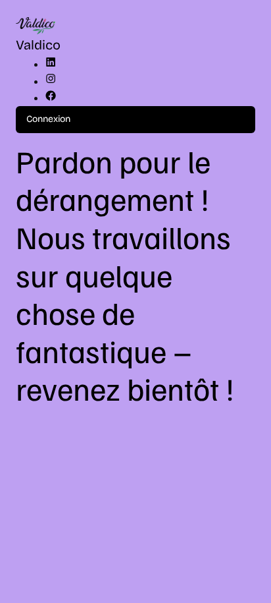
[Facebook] (51, 98)
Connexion (48, 119)
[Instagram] (51, 82)
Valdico (38, 45)
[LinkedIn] (51, 65)
